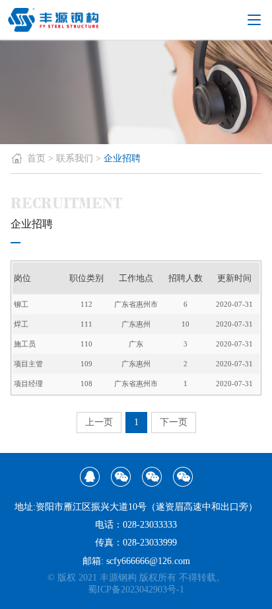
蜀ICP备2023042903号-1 (136, 589)
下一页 (173, 422)
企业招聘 (122, 158)
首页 (36, 158)
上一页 (99, 422)
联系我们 (74, 158)
